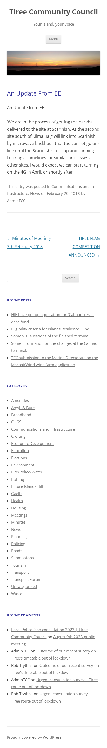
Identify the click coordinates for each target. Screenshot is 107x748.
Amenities (20, 400)
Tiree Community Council (53, 11)
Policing (18, 543)
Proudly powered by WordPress (34, 737)
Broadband (21, 414)
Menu (53, 39)
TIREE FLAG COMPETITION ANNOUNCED (84, 246)
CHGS (16, 421)
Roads (16, 550)
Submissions (22, 557)
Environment (22, 464)
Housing (18, 507)
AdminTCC (16, 200)
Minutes (18, 522)
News (35, 193)
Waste (16, 593)
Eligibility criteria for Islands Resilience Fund (50, 328)
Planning (19, 536)
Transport (20, 572)
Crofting (18, 436)
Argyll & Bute (23, 407)
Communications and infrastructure (43, 429)
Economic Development (32, 443)
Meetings (19, 515)
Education (20, 450)
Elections (19, 457)
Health (17, 500)
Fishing (17, 479)
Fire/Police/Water (26, 471)
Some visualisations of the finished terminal (50, 336)
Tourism (18, 565)
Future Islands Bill (27, 486)
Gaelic (16, 493)
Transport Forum (26, 579)
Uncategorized (24, 586)
